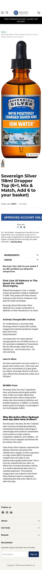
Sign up (33, 554)
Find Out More (16, 242)
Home (3, 32)
